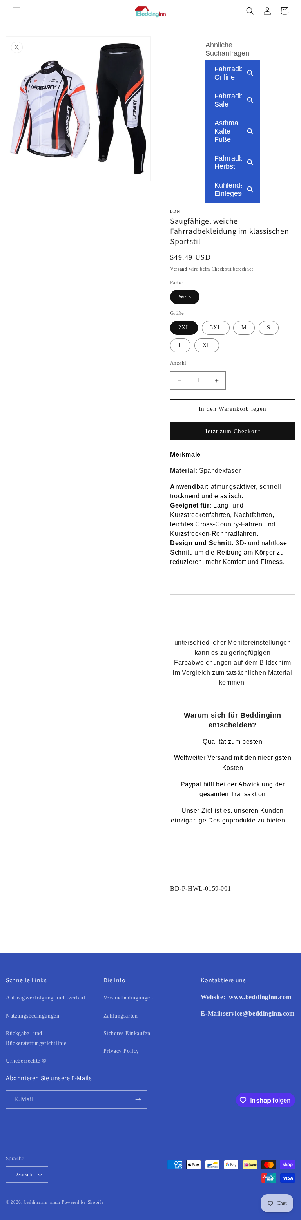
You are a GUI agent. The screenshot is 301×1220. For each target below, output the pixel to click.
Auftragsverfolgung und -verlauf (46, 998)
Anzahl (178, 363)
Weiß (184, 297)
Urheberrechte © (26, 1061)
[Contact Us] (228, 997)
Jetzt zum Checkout (232, 431)
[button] (16, 11)
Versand (178, 269)
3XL (215, 328)
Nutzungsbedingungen (32, 1016)
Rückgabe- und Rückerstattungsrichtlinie (36, 1038)
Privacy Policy (121, 1051)
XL (207, 345)
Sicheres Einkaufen (126, 1033)
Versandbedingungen (128, 998)
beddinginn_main (42, 1202)
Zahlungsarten (120, 1016)
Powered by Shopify (83, 1202)
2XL (184, 328)
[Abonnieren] (138, 1099)
